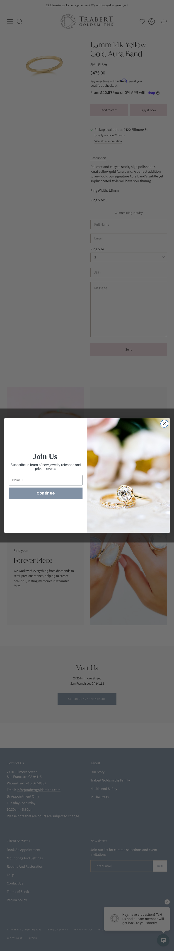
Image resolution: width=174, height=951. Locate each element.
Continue (45, 493)
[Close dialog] (164, 424)
